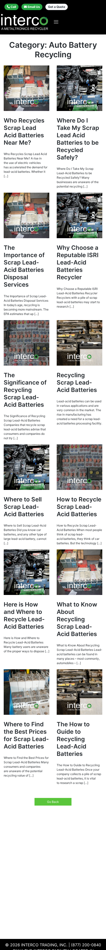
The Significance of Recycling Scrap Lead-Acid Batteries (25, 390)
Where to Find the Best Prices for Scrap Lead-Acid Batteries (26, 735)
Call (13, 7)
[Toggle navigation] (56, 22)
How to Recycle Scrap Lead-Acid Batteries (79, 507)
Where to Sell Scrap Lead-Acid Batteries (24, 507)
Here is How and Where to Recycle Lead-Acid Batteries (24, 615)
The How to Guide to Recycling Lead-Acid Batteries (73, 739)
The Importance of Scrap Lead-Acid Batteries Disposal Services (24, 266)
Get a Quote (56, 7)
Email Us (34, 7)
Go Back (53, 802)
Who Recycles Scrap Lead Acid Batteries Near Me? (24, 131)
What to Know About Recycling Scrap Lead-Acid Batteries (77, 619)
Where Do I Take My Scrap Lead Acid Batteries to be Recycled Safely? (78, 139)
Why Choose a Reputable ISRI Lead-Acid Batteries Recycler (78, 262)
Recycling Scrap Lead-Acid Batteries (77, 382)
